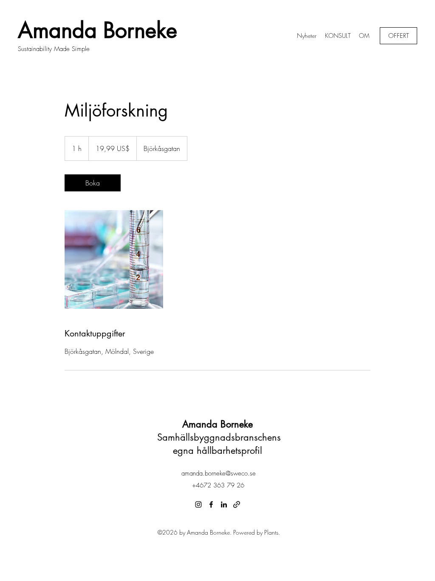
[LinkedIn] (224, 504)
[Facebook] (211, 504)
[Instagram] (198, 504)
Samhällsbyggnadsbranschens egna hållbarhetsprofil (217, 437)
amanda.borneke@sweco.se (218, 473)
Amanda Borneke (97, 30)
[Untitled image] (114, 259)
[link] (93, 182)
